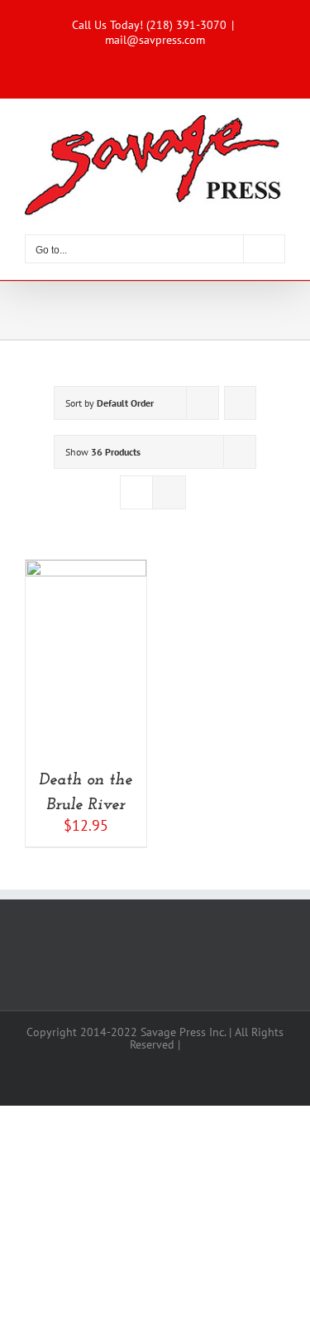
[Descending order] (240, 403)
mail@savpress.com (155, 39)
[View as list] (169, 492)
